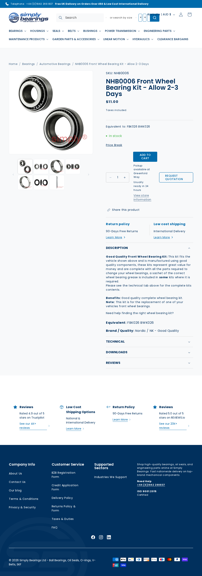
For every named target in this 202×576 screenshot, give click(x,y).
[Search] (60, 17)
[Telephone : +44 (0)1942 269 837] (7, 4)
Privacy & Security (22, 507)
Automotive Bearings (54, 64)
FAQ (55, 527)
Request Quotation (174, 177)
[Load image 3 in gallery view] (57, 166)
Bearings (28, 64)
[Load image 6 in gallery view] (41, 182)
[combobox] (80, 17)
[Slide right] (88, 174)
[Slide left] (13, 174)
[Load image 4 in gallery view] (72, 166)
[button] (17, 31)
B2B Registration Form (64, 475)
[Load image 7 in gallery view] (57, 182)
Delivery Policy (62, 498)
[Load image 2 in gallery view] (41, 166)
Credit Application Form (65, 487)
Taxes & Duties (63, 519)
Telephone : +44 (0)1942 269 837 (32, 4)
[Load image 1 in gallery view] (25, 166)
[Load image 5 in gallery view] (25, 182)
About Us (15, 473)
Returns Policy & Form (64, 508)
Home (13, 64)
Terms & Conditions (23, 499)
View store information (142, 197)
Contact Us (17, 482)
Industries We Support (110, 477)
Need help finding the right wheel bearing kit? (140, 313)
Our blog (15, 490)
